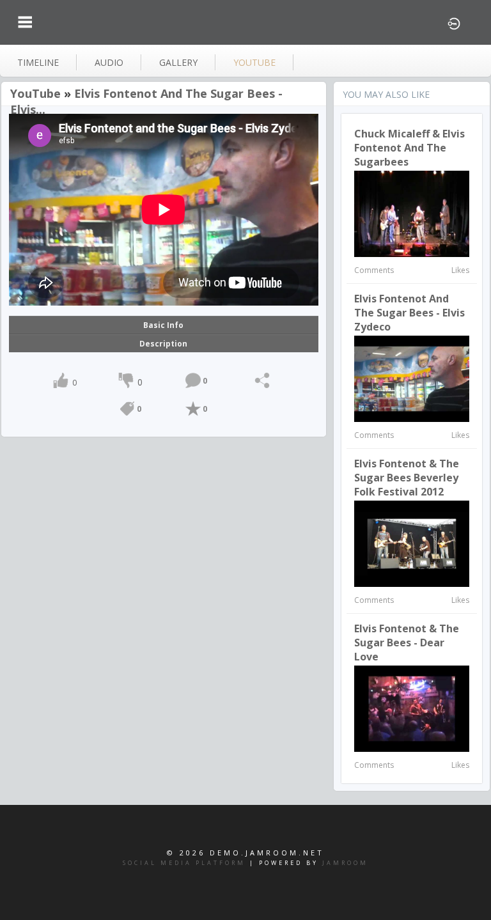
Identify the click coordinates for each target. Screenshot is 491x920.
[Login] (454, 22)
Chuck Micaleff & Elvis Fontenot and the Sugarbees (409, 148)
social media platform (184, 863)
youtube (254, 62)
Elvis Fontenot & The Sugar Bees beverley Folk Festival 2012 (406, 477)
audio (109, 62)
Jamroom (345, 863)
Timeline (38, 62)
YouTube (35, 93)
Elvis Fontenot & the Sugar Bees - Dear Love (406, 642)
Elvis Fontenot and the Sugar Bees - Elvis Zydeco (409, 313)
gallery (178, 62)
